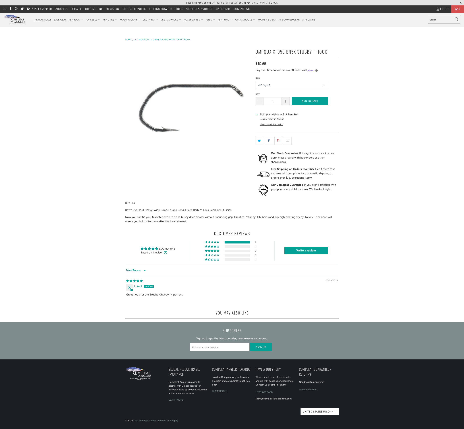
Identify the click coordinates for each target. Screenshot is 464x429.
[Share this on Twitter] (259, 141)
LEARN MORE (176, 399)
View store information (271, 124)
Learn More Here (307, 389)
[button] (76, 19)
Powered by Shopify (167, 420)
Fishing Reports (134, 9)
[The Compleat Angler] (17, 19)
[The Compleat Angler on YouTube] (28, 9)
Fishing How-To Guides (165, 9)
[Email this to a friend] (288, 141)
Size (258, 78)
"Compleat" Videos (199, 9)
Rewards (112, 9)
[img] (134, 281)
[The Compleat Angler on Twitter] (22, 9)
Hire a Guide (94, 9)
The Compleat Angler (144, 420)
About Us (61, 9)
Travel (77, 9)
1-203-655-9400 (42, 9)
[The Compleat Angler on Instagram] (16, 9)
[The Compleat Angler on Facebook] (10, 9)
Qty (258, 94)
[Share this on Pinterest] (278, 141)
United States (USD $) (318, 411)
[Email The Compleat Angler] (4, 9)
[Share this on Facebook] (269, 141)
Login (444, 9)
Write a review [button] (306, 250)
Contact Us (241, 9)
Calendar (223, 9)
